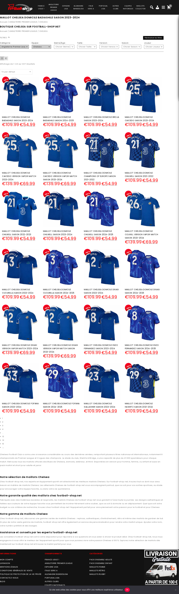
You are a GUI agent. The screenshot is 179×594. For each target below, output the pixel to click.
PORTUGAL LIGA (52, 577)
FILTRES (3, 37)
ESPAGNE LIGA (51, 567)
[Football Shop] (20, 7)
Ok (127, 590)
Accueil (3, 22)
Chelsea (101, 481)
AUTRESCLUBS (116, 7)
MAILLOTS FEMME (97, 567)
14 (3, 440)
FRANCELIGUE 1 (41, 7)
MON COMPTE (6, 559)
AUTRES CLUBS (52, 581)
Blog (2, 581)
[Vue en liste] (6, 58)
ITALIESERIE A (91, 7)
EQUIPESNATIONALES (128, 7)
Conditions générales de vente (16, 570)
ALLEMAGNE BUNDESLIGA (56, 574)
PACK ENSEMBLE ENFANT (101, 563)
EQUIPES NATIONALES (55, 585)
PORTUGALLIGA (103, 7)
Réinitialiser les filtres (153, 38)
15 (3, 443)
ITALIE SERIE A (51, 570)
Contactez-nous (9, 577)
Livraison (5, 563)
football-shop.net (14, 481)
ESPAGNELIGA (66, 7)
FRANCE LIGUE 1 (52, 559)
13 (3, 436)
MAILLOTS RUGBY (97, 574)
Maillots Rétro (97, 570)
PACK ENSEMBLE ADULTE (101, 559)
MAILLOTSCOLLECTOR (140, 7)
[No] (175, 589)
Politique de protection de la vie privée (21, 574)
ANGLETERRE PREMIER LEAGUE (54, 7)
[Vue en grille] (2, 58)
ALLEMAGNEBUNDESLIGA (78, 7)
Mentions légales (9, 567)
